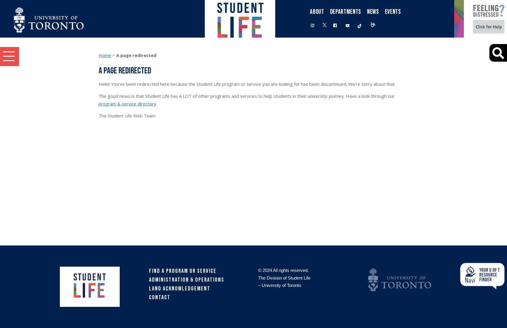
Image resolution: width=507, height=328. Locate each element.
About (317, 12)
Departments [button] (345, 12)
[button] (9, 56)
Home (105, 55)
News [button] (373, 12)
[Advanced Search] (498, 53)
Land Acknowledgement (179, 288)
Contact (159, 297)
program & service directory (127, 104)
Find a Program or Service (183, 271)
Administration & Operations (186, 279)
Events (393, 12)
